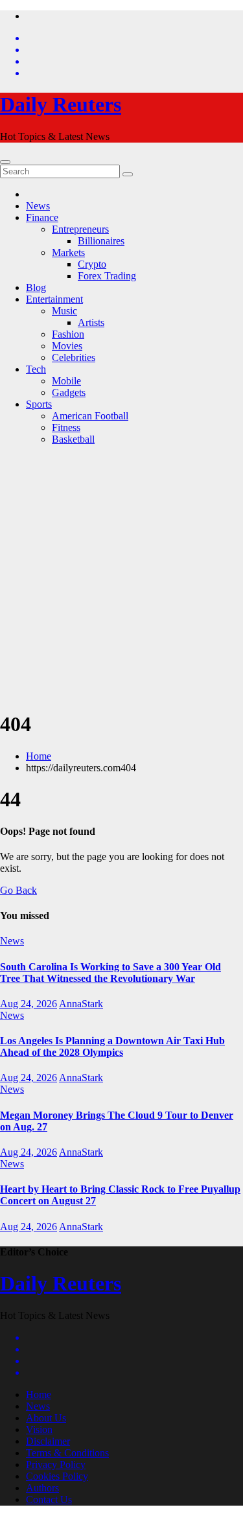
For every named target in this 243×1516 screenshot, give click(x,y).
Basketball (73, 439)
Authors (42, 1487)
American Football (90, 415)
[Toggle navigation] (5, 162)
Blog (36, 287)
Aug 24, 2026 (28, 1003)
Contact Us (49, 1499)
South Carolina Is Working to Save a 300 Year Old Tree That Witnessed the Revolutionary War (110, 972)
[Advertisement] (121, 577)
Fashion (68, 334)
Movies (67, 345)
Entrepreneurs (80, 229)
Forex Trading (107, 275)
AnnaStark (81, 1003)
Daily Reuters (60, 104)
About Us (46, 1417)
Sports (39, 404)
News (38, 205)
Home (38, 756)
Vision (39, 1429)
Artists (91, 322)
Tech (36, 369)
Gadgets (69, 392)
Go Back (18, 890)
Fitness (66, 427)
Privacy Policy (56, 1464)
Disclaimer (48, 1441)
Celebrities (73, 357)
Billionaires (101, 240)
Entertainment (54, 299)
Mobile (66, 380)
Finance (42, 217)
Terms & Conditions (67, 1452)
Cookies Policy (57, 1476)
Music (64, 310)
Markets (68, 252)
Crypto (92, 264)
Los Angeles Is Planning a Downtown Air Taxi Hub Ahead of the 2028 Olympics (112, 1046)
